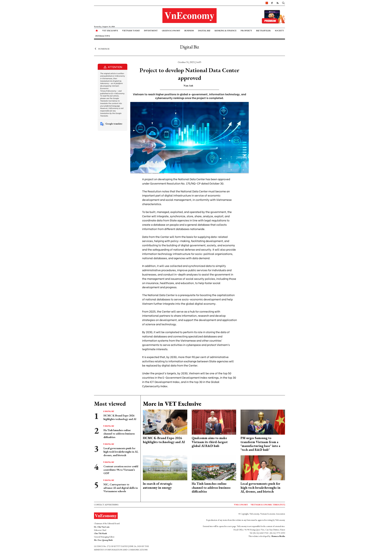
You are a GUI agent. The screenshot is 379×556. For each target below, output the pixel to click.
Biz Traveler (263, 30)
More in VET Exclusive (172, 404)
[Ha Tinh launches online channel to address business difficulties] (214, 467)
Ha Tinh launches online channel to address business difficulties (119, 433)
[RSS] (277, 2)
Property (246, 30)
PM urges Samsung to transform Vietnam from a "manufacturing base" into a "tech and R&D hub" (260, 444)
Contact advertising (106, 504)
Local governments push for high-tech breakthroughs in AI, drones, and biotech (120, 451)
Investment (151, 30)
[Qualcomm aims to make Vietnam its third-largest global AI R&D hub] (214, 421)
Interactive (102, 36)
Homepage (104, 48)
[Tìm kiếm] (283, 2)
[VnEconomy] (267, 2)
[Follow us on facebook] (272, 2)
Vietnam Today (131, 30)
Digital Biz (204, 30)
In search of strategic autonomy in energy (157, 485)
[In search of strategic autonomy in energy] (165, 467)
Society (279, 30)
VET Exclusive (110, 30)
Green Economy (171, 30)
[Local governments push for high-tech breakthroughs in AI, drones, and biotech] (263, 467)
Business (189, 30)
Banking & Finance (225, 30)
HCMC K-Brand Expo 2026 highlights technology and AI (119, 417)
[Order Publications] (273, 16)
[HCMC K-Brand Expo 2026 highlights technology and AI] (165, 421)
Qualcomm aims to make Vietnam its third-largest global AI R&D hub (210, 442)
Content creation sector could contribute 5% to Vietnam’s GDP (120, 470)
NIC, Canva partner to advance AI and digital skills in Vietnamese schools (120, 488)
